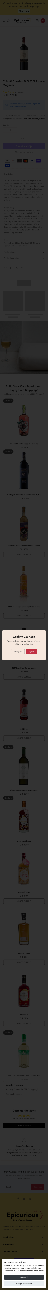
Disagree (17, 651)
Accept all (24, 1277)
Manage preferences (24, 1283)
